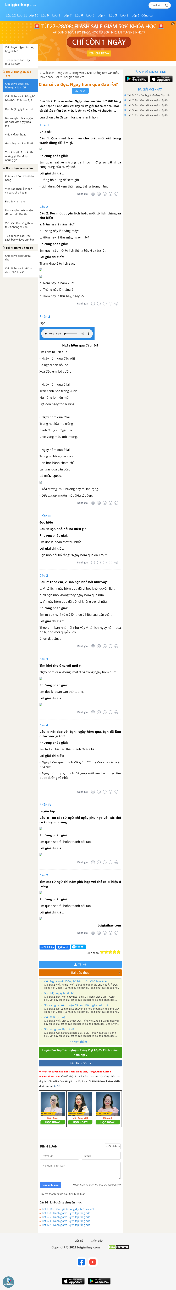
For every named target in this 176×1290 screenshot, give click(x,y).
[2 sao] (106, 952)
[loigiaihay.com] (20, 6)
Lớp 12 (11, 15)
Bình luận (48, 947)
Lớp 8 (56, 15)
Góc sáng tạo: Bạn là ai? (58, 1029)
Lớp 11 (22, 15)
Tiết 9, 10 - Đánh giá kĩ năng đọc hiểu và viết (68, 1209)
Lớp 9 (45, 15)
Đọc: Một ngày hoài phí (58, 993)
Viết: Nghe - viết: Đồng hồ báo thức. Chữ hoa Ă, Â (75, 981)
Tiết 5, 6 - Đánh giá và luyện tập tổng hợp (66, 1217)
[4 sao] (114, 952)
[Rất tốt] (116, 194)
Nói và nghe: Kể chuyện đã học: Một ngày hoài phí (75, 1005)
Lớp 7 (68, 15)
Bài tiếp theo (80, 972)
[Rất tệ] (93, 194)
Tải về (81, 91)
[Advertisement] (150, 142)
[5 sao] (119, 952)
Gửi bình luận (50, 1185)
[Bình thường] (104, 194)
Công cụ (147, 15)
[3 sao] (110, 952)
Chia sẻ (64, 947)
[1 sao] (102, 952)
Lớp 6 (79, 15)
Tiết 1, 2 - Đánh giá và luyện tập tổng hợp (66, 1224)
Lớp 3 (113, 15)
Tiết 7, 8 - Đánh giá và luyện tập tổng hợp (66, 1213)
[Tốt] (110, 194)
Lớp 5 (90, 15)
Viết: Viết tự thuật (55, 1017)
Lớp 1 (136, 15)
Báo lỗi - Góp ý (80, 1063)
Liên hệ (79, 1241)
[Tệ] (99, 194)
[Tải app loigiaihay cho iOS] (161, 79)
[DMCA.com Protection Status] (118, 1248)
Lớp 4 (102, 15)
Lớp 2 (124, 15)
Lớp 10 (33, 15)
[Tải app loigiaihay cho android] (136, 79)
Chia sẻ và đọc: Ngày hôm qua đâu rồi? (78, 84)
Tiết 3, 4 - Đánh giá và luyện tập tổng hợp (66, 1221)
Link (57, 1086)
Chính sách (97, 1241)
